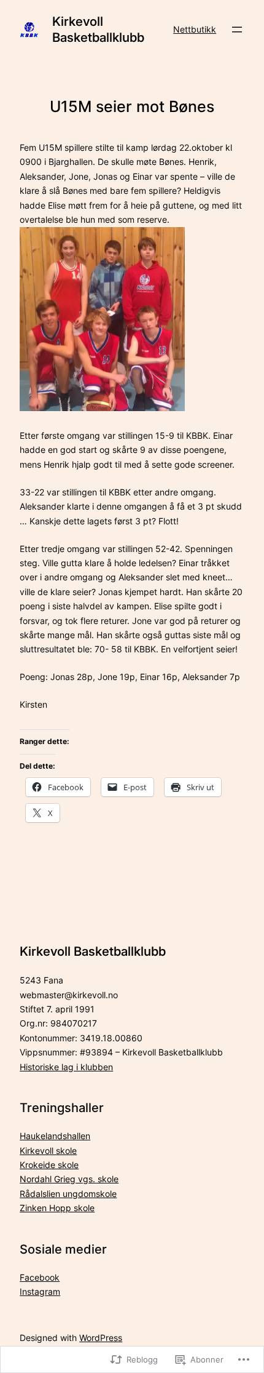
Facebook (40, 1277)
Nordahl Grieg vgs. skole (69, 1179)
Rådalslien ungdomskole (68, 1193)
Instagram (40, 1291)
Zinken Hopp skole (57, 1208)
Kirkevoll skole (48, 1150)
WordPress (100, 1337)
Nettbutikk (194, 29)
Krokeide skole (49, 1164)
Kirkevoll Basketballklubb (98, 30)
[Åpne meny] (237, 29)
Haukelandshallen (55, 1136)
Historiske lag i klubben (66, 1067)
